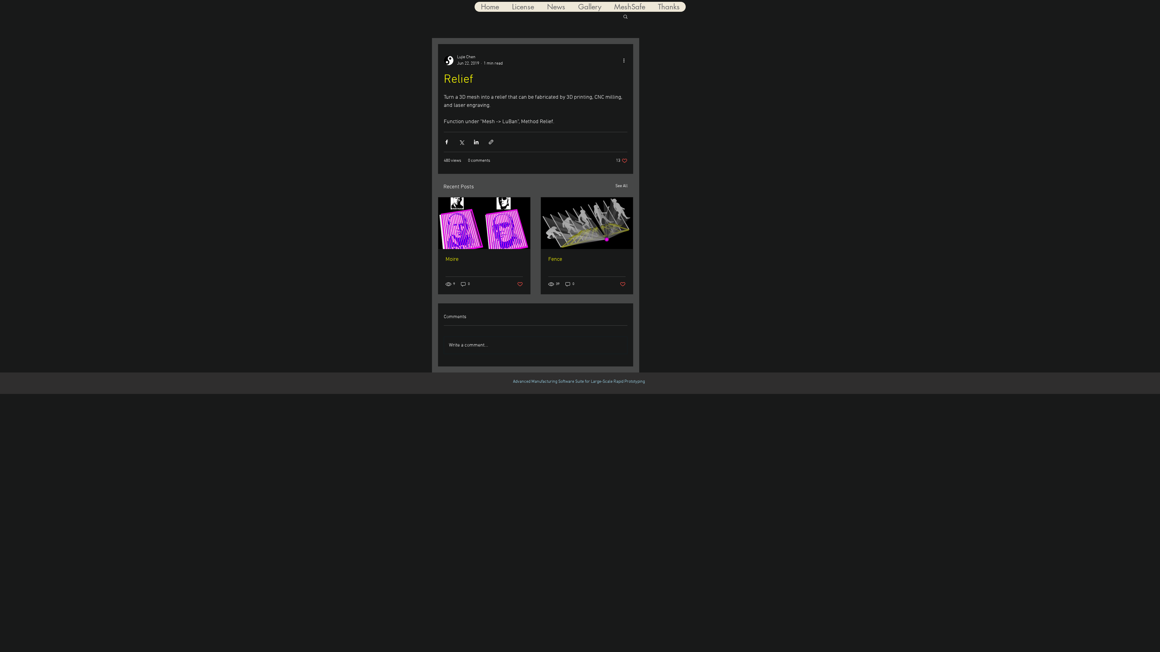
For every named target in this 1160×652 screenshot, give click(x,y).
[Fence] (587, 223)
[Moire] (484, 223)
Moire (452, 259)
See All (621, 186)
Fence (555, 259)
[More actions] (623, 60)
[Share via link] (491, 142)
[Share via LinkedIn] (476, 142)
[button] (625, 16)
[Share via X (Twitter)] (461, 142)
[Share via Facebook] (447, 142)
